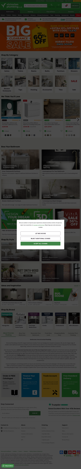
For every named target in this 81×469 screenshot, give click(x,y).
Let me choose (40, 233)
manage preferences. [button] (39, 225)
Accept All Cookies (40, 243)
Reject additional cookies (40, 238)
